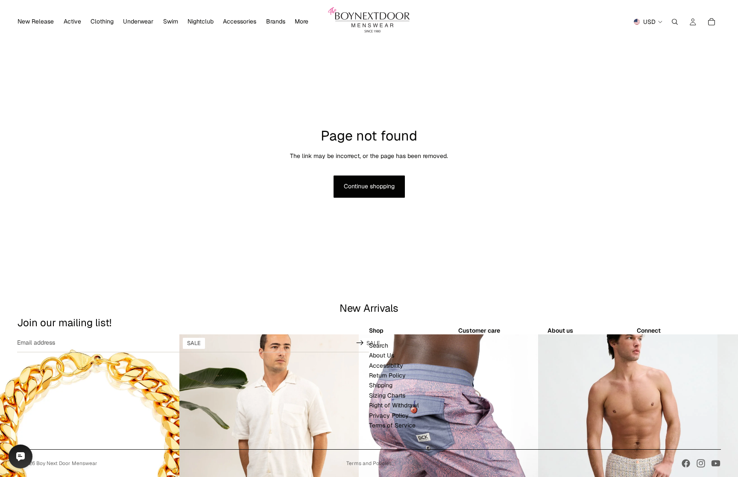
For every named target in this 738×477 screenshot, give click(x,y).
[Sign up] (360, 342)
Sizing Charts (387, 395)
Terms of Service (392, 425)
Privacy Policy (389, 415)
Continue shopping (369, 186)
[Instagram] (701, 463)
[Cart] (711, 21)
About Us (381, 355)
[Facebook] (686, 463)
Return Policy (387, 375)
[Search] (674, 21)
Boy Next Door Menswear (66, 463)
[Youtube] (716, 463)
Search (378, 345)
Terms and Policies (369, 463)
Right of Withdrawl (394, 405)
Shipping (380, 385)
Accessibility (386, 365)
